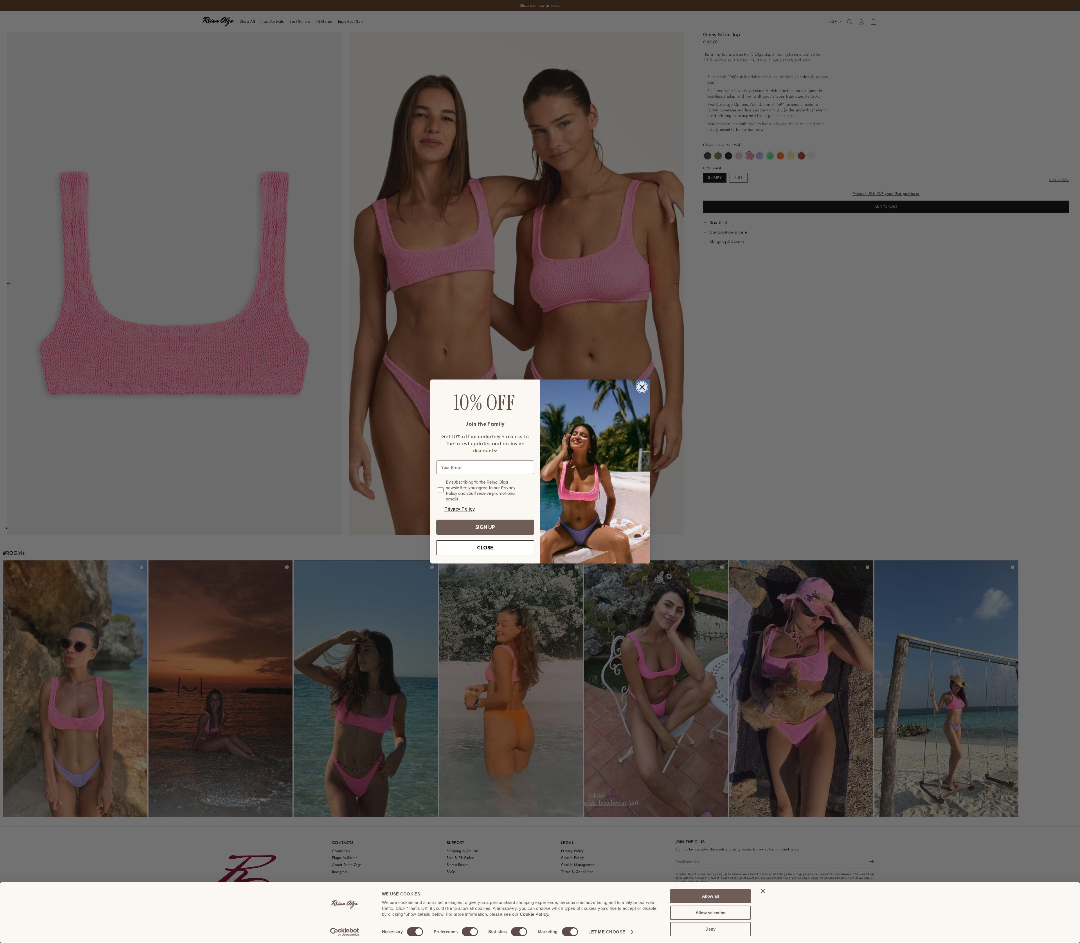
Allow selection (711, 912)
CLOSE (485, 547)
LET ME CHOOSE (607, 931)
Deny (710, 929)
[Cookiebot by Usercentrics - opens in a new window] (344, 932)
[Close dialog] (642, 387)
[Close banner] (763, 891)
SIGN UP (485, 527)
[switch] (470, 931)
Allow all (710, 896)
